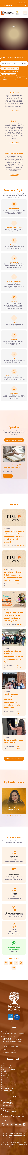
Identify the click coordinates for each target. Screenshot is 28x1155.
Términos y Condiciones (18, 1138)
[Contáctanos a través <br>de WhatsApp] (14, 943)
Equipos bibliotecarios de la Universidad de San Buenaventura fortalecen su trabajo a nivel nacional (14, 536)
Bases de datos (19, 78)
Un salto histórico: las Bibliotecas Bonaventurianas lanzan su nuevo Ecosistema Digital (13, 656)
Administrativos (10, 569)
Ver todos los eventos (15, 440)
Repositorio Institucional (8, 74)
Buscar (24, 63)
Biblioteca (8, 528)
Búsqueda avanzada (4, 78)
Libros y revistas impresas (9, 71)
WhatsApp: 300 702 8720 (10, 1105)
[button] (26, 5)
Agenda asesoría (14, 934)
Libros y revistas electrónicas (10, 68)
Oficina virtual (14, 932)
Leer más (19, 545)
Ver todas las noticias (15, 759)
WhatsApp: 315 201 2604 (9, 1111)
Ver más (6, 476)
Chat (14, 930)
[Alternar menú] (25, 12)
